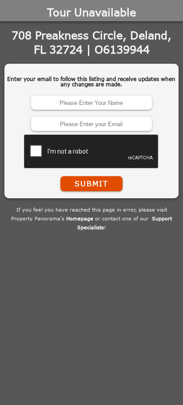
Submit (91, 184)
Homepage (79, 218)
